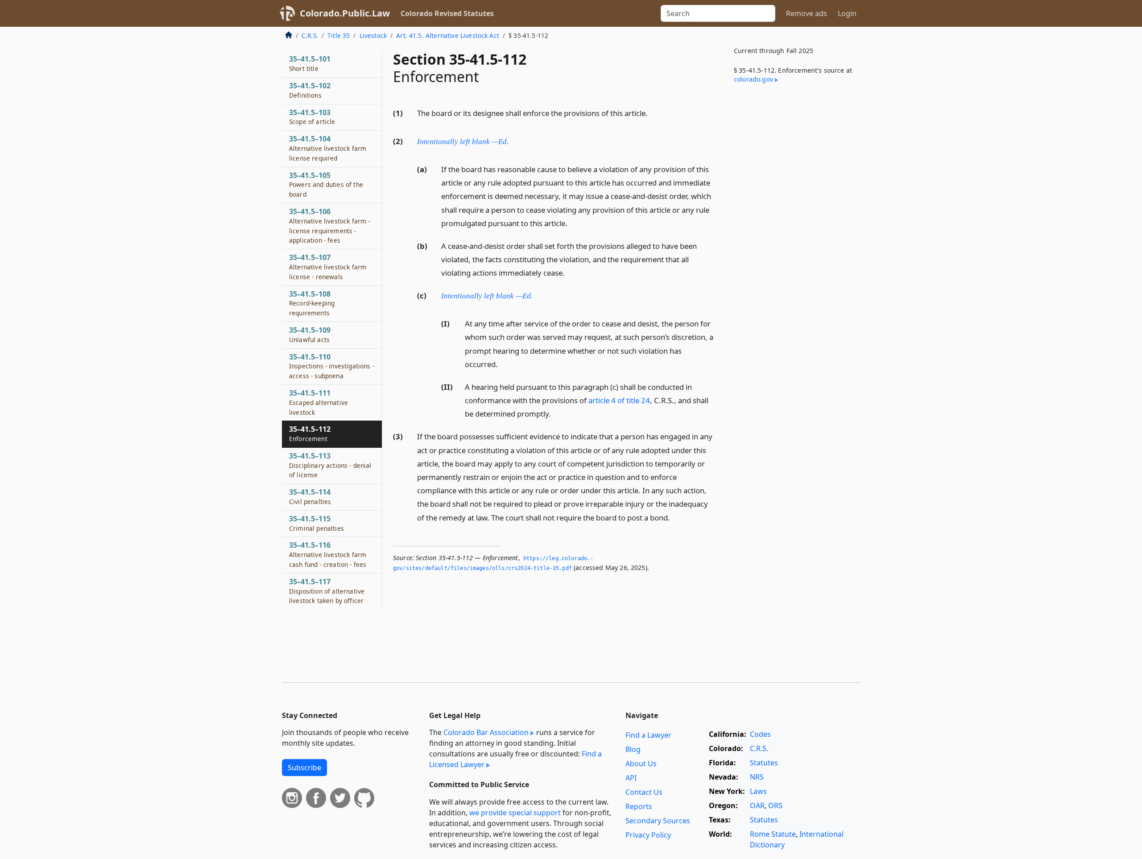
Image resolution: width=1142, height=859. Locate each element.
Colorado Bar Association (486, 732)
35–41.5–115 (316, 523)
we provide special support (515, 813)
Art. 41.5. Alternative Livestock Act (447, 35)
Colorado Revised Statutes (447, 13)
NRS (757, 777)
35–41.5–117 (326, 591)
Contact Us (643, 792)
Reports (638, 806)
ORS (775, 805)
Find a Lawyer (648, 735)
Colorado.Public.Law (345, 13)
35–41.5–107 (327, 266)
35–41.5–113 (330, 465)
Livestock (373, 35)
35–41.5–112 (310, 433)
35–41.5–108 (312, 303)
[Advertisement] (793, 238)
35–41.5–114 (310, 496)
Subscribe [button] (304, 767)
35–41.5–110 (331, 366)
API (631, 778)
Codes (760, 734)
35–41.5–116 (327, 554)
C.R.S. (310, 35)
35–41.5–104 (327, 148)
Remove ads (806, 13)
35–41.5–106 (329, 225)
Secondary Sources (657, 821)
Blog (633, 749)
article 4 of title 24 (619, 400)
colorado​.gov (753, 79)
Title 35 (338, 35)
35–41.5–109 (310, 334)
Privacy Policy (648, 835)
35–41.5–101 (310, 63)
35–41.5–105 (326, 184)
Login (847, 13)
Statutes (764, 763)
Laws (758, 791)
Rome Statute (773, 834)
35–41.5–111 (318, 402)
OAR (757, 805)
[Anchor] (652, 112)
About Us (641, 763)
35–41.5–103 (312, 116)
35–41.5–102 (310, 90)
